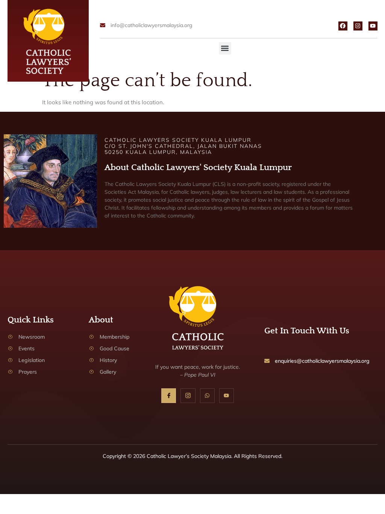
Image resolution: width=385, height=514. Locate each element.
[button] (225, 48)
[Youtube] (372, 25)
